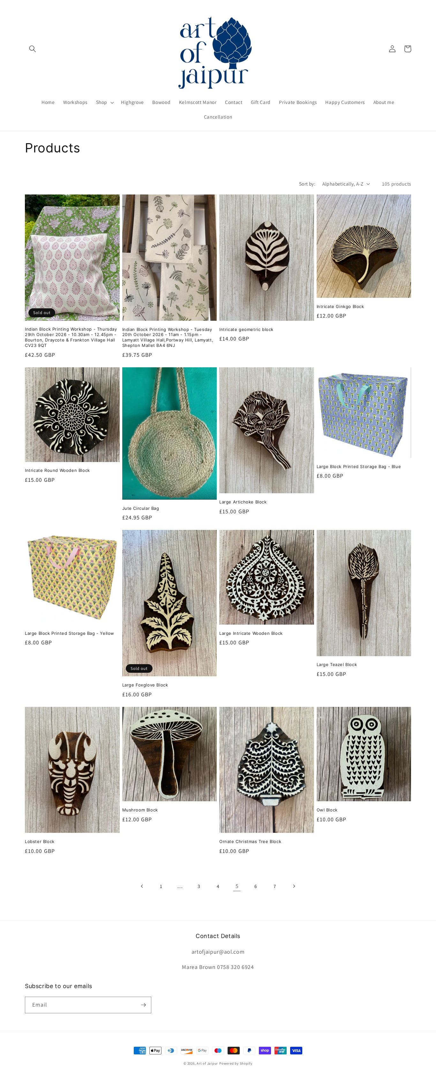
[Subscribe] (143, 1005)
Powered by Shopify (235, 1063)
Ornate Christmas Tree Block (250, 841)
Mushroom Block (140, 809)
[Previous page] (142, 886)
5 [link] (237, 886)
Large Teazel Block (337, 664)
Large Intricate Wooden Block (251, 633)
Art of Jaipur (207, 1063)
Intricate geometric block (246, 329)
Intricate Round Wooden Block (57, 470)
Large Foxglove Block (145, 684)
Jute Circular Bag (140, 508)
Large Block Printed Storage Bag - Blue (359, 466)
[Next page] (293, 886)
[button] (32, 48)
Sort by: (307, 183)
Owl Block (327, 809)
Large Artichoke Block (243, 501)
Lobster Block (40, 841)
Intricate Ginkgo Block (340, 306)
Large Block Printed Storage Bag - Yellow (69, 633)
